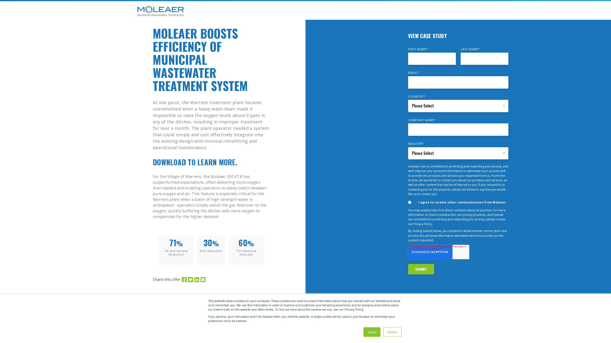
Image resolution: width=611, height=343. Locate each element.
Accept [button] (372, 332)
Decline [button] (392, 332)
